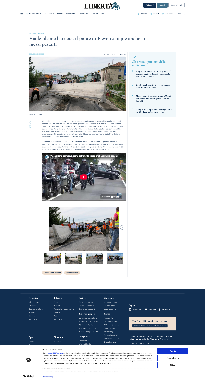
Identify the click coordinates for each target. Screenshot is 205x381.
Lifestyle (70, 14)
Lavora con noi (110, 309)
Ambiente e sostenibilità (64, 309)
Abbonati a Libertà (112, 325)
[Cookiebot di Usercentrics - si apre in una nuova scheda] (28, 376)
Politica (32, 312)
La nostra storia (110, 302)
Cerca (178, 14)
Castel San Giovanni (52, 273)
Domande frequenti (87, 309)
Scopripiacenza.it (111, 335)
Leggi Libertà (176, 5)
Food (56, 302)
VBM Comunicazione (87, 328)
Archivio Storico (110, 321)
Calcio (31, 342)
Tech (56, 316)
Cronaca (41, 33)
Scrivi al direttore (86, 302)
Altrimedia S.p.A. (86, 325)
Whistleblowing (85, 344)
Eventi (156, 14)
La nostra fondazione (88, 318)
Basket (32, 345)
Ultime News (35, 14)
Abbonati (150, 5)
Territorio (84, 14)
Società (32, 316)
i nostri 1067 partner (55, 353)
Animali (57, 312)
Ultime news (34, 302)
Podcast (144, 14)
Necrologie (98, 14)
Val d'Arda (58, 345)
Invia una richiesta (86, 306)
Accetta (173, 351)
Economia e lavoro (37, 309)
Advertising (108, 332)
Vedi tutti (33, 319)
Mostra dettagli (48, 377)
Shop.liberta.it (110, 342)
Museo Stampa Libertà (88, 332)
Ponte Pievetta (72, 273)
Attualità (49, 14)
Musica (57, 306)
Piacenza (57, 342)
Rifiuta (172, 365)
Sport (60, 14)
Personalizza (171, 358)
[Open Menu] (21, 13)
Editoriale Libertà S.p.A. (89, 321)
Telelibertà (169, 14)
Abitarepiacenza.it (111, 339)
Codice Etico (84, 341)
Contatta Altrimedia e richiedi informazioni (150, 326)
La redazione (109, 306)
